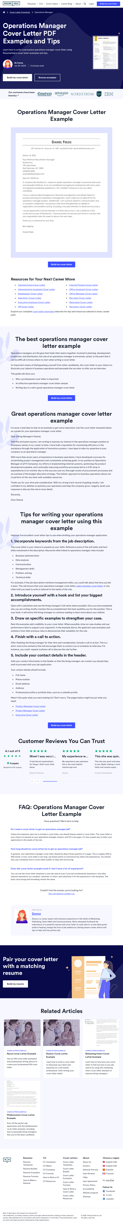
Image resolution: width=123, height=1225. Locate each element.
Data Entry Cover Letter (29, 298)
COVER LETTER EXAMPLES (16, 1051)
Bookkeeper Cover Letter (30, 293)
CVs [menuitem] (41, 4)
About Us (87, 1162)
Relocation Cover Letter (81, 302)
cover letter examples (43, 311)
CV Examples (49, 1170)
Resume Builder (30, 1169)
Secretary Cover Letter (80, 306)
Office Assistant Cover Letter (83, 289)
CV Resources (49, 1181)
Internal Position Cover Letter (83, 285)
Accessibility (88, 1189)
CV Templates (49, 1162)
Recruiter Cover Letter (80, 298)
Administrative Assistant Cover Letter (36, 289)
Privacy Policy (89, 1185)
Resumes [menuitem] (32, 4)
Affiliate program (90, 1193)
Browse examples (47, 77)
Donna (36, 913)
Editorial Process (90, 1170)
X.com (109, 1195)
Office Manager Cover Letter (83, 293)
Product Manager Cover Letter (31, 706)
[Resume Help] (11, 1160)
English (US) (111, 1162)
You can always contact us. (61, 893)
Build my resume (15, 984)
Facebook (110, 1191)
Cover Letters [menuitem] (52, 4)
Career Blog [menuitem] (66, 4)
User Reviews (89, 1173)
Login (91, 4)
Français (110, 1173)
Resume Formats (30, 1176)
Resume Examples (31, 1172)
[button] (108, 1180)
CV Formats (48, 1173)
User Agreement (90, 1181)
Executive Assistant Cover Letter (34, 302)
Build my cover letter (108, 4)
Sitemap (86, 1196)
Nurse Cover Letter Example (21, 1054)
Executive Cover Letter (27, 715)
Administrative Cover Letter (31, 285)
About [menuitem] (78, 4)
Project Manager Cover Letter (30, 710)
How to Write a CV (51, 1177)
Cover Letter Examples (20, 12)
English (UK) (111, 1166)
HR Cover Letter (26, 306)
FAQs (85, 1177)
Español (109, 1170)
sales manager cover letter (89, 586)
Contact (86, 1166)
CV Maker (47, 1166)
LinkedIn (110, 1199)
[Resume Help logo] (11, 3)
